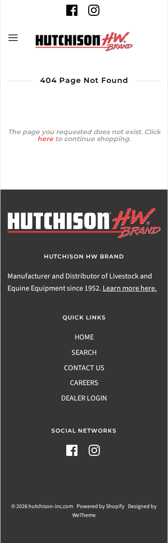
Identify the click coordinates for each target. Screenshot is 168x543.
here (45, 139)
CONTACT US (84, 368)
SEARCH (84, 352)
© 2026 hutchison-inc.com (42, 506)
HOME (84, 337)
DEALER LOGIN (84, 398)
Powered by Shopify (101, 506)
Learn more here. (130, 288)
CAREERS (84, 383)
